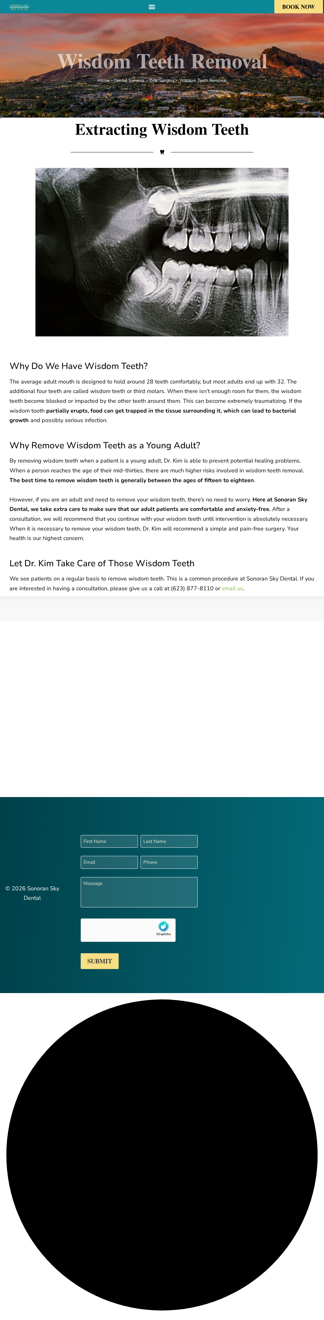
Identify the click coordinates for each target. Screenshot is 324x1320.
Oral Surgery (162, 80)
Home (103, 80)
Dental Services (129, 80)
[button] (151, 7)
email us (232, 588)
